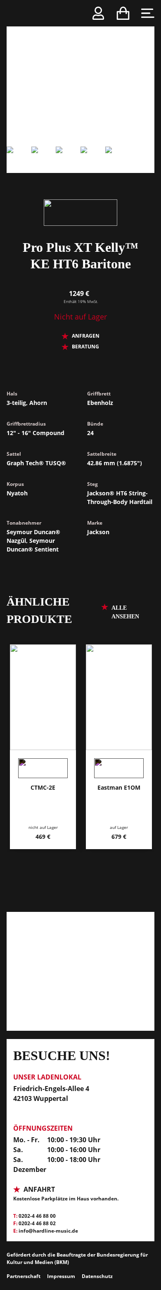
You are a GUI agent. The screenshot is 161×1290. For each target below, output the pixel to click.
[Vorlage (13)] (68, 160)
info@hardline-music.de (48, 1230)
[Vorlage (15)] (117, 160)
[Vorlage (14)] (92, 160)
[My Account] (98, 13)
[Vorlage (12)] (43, 160)
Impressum (61, 1276)
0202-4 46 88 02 (37, 1223)
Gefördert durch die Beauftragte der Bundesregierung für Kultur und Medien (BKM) (77, 1258)
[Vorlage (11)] (80, 73)
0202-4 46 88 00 (37, 1215)
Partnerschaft (23, 1276)
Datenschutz (97, 1276)
